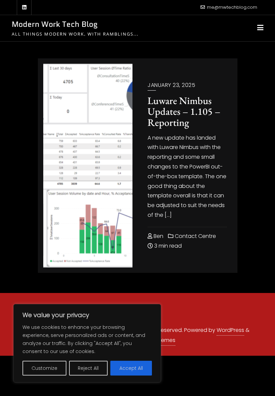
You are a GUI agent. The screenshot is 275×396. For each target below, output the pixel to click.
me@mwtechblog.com (232, 7)
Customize (44, 368)
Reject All (88, 368)
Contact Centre (194, 236)
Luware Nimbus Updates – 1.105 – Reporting (184, 111)
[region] (87, 343)
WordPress (230, 330)
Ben (157, 236)
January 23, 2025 (171, 85)
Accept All (131, 368)
